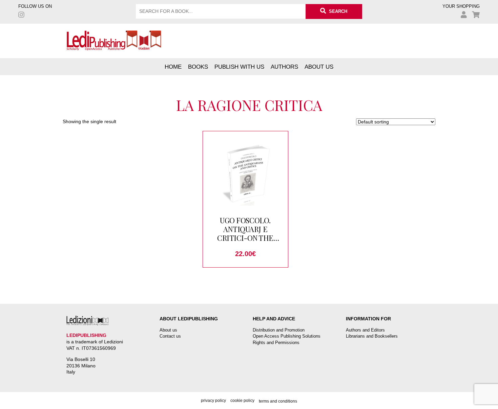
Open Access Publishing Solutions (286, 336)
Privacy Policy (213, 400)
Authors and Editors (365, 330)
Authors (284, 66)
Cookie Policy (242, 400)
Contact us (170, 336)
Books (198, 66)
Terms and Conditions (278, 401)
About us (319, 66)
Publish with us (239, 66)
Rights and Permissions (276, 342)
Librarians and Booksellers (372, 336)
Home (173, 66)
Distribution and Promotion (279, 330)
